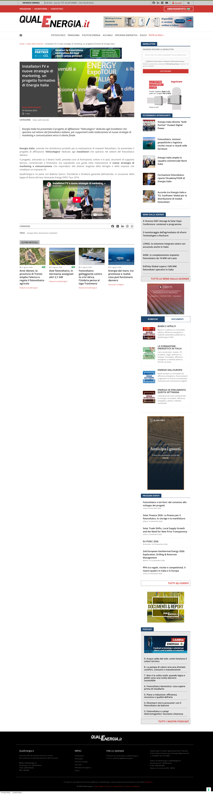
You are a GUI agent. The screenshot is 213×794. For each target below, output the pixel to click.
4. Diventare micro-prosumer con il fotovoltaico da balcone (162, 704)
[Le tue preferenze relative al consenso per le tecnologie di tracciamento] (208, 789)
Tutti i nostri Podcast (173, 721)
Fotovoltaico (58, 35)
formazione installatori (48, 233)
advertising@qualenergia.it (123, 758)
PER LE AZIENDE (115, 750)
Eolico (143, 35)
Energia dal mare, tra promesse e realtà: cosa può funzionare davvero (121, 275)
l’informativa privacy (172, 64)
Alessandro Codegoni (116, 284)
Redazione (25, 9)
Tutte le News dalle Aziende (170, 278)
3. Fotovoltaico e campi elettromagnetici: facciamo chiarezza (163, 712)
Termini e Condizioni (132, 786)
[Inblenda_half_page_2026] (165, 453)
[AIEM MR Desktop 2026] (165, 299)
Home (22, 44)
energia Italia (32, 233)
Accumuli (108, 35)
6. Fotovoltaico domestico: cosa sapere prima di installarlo (164, 687)
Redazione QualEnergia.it (29, 288)
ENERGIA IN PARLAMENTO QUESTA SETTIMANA (172, 391)
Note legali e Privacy (103, 786)
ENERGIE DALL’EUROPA (170, 370)
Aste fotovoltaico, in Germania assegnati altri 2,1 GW (61, 274)
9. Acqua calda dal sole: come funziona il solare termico (165, 660)
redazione (148, 782)
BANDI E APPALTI (167, 326)
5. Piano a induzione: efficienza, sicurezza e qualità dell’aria (160, 696)
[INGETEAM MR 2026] (165, 94)
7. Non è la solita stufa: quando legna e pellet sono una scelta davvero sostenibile (164, 678)
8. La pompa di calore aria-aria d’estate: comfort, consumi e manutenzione (165, 668)
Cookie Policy (118, 786)
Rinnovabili (74, 35)
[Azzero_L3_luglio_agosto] (77, 53)
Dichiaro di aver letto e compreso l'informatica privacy (165, 61)
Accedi (178, 2)
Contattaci (57, 9)
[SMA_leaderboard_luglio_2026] (148, 22)
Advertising (40, 9)
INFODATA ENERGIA (31, 3)
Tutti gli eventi (178, 583)
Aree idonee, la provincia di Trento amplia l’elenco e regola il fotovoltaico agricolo (32, 277)
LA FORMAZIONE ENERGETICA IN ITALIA (170, 347)
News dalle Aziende (35, 44)
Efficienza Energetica (126, 35)
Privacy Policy (5, 792)
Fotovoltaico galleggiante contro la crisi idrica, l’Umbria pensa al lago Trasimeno (90, 277)
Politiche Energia (91, 35)
